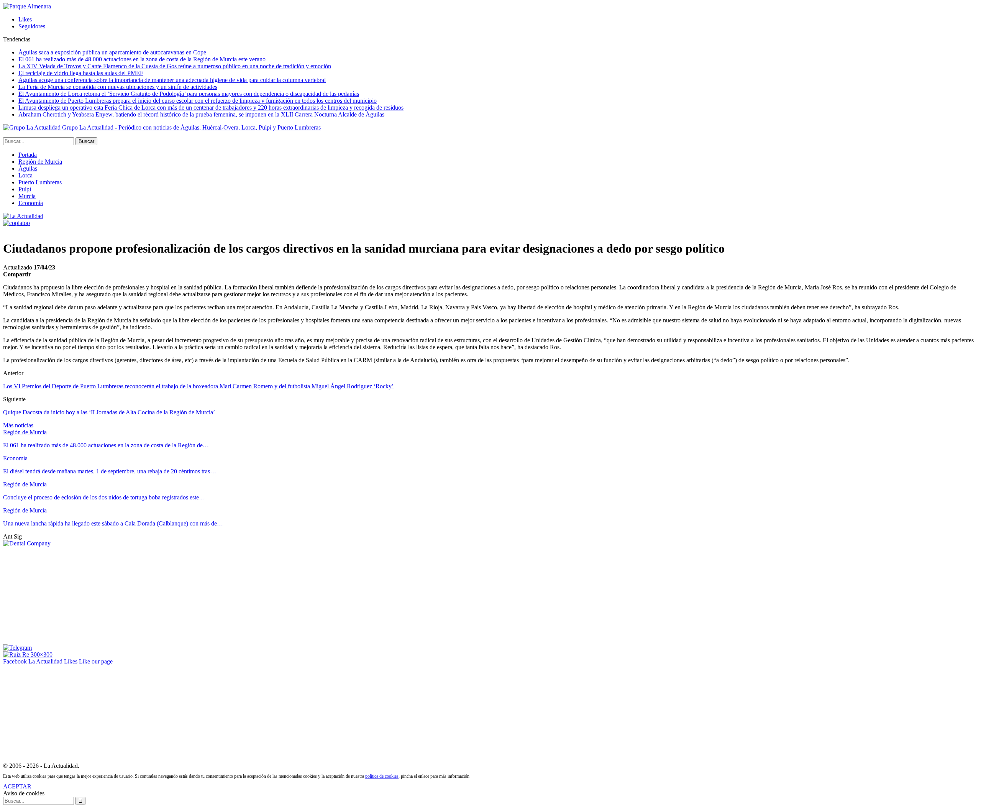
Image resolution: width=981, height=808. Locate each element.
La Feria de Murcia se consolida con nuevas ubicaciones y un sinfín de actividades (117, 87)
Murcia (27, 196)
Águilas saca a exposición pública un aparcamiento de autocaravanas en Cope (112, 52)
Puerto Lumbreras (40, 182)
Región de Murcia (40, 161)
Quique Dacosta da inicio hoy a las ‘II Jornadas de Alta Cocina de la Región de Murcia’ (109, 412)
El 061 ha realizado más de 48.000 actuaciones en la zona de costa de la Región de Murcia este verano (142, 59)
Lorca (25, 175)
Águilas (27, 168)
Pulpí (24, 189)
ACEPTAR (17, 786)
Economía (30, 203)
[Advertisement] (60, 595)
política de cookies (382, 776)
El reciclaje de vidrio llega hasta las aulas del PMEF (80, 73)
